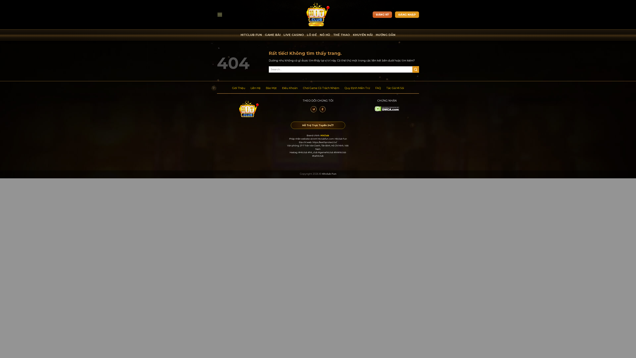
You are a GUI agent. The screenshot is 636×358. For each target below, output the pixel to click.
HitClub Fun (251, 35)
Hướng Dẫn (386, 35)
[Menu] (219, 15)
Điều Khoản (290, 88)
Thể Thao (341, 35)
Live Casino (294, 35)
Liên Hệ (256, 88)
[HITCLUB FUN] (318, 15)
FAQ (378, 88)
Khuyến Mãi (363, 35)
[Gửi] (415, 69)
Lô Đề (312, 35)
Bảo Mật (271, 88)
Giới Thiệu (238, 88)
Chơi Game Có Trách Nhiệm (321, 88)
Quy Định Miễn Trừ (357, 88)
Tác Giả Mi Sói (395, 88)
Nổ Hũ (325, 35)
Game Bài (273, 35)
